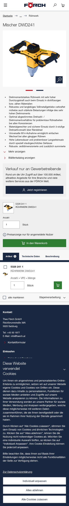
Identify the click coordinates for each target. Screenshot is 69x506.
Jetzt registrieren (36, 189)
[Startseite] (34, 5)
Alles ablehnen (34, 490)
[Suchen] (56, 5)
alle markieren (16, 297)
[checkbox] (5, 267)
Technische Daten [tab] (31, 256)
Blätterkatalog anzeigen (21, 157)
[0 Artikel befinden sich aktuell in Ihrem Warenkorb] (63, 5)
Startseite (8, 15)
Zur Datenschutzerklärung (17, 471)
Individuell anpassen (35, 480)
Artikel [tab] (11, 256)
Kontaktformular (17, 342)
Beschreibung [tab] (52, 256)
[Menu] (5, 5)
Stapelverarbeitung (50, 297)
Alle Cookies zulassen (34, 499)
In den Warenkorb (36, 243)
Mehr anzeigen (16, 151)
